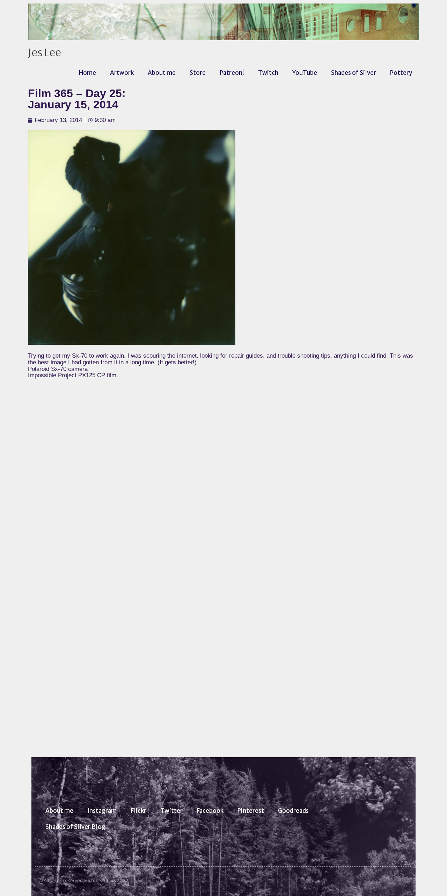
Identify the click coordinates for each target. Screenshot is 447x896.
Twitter (171, 811)
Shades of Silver (353, 73)
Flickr (138, 811)
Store (198, 73)
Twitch (268, 73)
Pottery (401, 73)
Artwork (122, 73)
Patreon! (232, 73)
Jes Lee (44, 52)
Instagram (102, 811)
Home (87, 73)
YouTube (304, 73)
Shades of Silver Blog (75, 827)
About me (162, 73)
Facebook (210, 811)
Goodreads (293, 811)
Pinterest (250, 811)
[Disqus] (223, 473)
